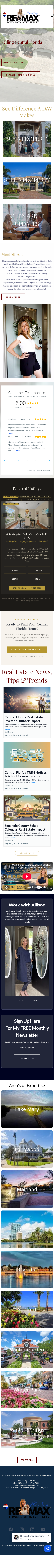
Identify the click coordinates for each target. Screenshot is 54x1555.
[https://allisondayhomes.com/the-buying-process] (27, 139)
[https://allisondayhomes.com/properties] (21, 16)
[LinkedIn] (32, 1529)
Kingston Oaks (10, 497)
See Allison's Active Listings (27, 656)
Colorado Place (12, 500)
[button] (51, 16)
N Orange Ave (26, 497)
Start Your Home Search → (27, 649)
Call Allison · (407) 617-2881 (27, 588)
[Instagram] (21, 1529)
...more (7, 729)
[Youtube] (43, 1529)
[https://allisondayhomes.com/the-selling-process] (27, 180)
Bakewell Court (42, 497)
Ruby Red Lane (43, 500)
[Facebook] (11, 1529)
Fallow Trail (28, 500)
